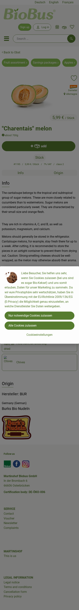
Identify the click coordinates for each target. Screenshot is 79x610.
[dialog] (39, 305)
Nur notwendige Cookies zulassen (30, 315)
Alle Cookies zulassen (22, 325)
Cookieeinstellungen (39, 335)
